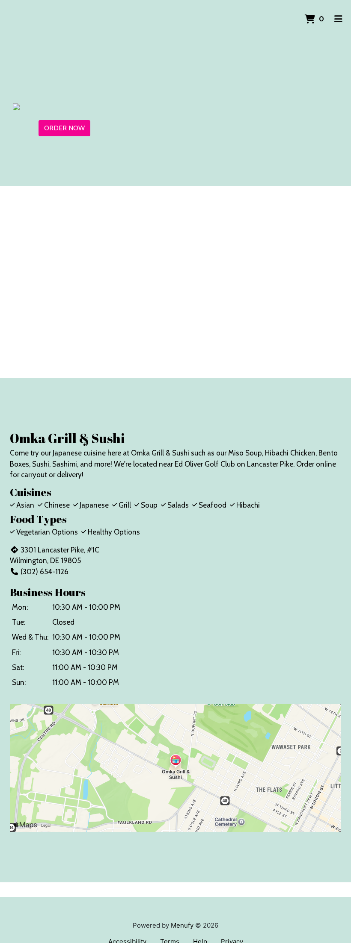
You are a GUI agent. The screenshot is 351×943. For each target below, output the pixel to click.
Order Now (64, 128)
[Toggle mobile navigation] (338, 19)
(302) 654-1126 (44, 571)
